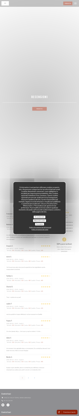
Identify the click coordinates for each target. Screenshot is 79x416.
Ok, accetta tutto (39, 217)
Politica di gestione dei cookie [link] (40, 229)
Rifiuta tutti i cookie (39, 220)
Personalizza (39, 224)
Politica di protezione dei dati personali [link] (40, 227)
